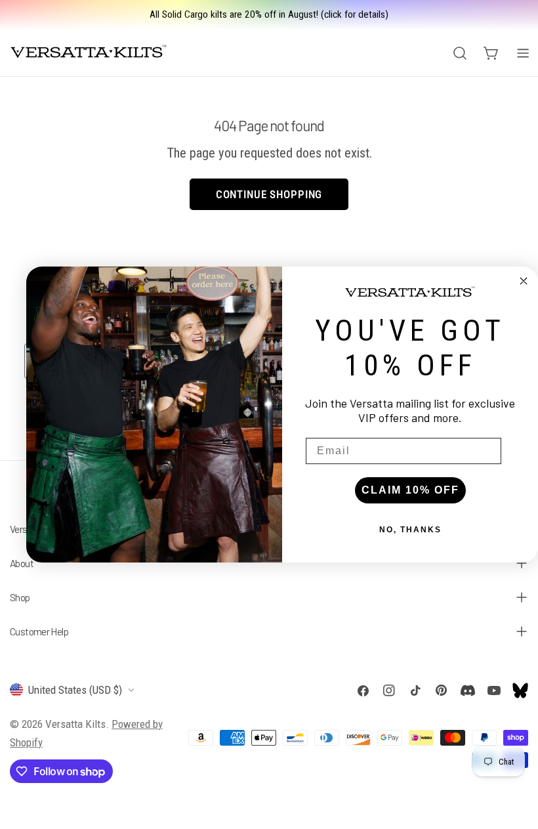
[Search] (460, 53)
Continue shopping (269, 194)
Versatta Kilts (75, 724)
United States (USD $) (75, 689)
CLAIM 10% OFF (410, 490)
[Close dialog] (523, 281)
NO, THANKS (410, 529)
